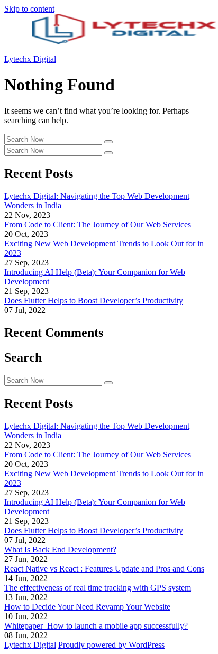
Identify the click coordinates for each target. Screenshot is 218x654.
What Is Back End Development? (60, 549)
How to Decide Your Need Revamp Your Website (87, 606)
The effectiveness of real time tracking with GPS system (97, 587)
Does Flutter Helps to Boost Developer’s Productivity (93, 300)
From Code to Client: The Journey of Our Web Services (97, 224)
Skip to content (29, 8)
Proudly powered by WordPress (111, 644)
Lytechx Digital (30, 58)
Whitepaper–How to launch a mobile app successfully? (96, 625)
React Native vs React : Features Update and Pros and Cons (104, 568)
